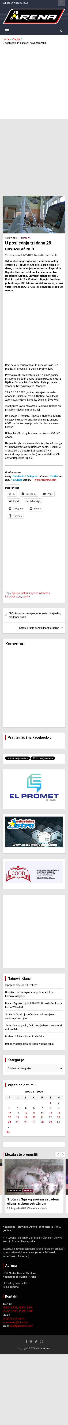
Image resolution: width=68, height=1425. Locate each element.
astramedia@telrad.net (16, 1322)
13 (34, 1112)
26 (25, 1122)
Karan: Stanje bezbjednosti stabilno (39, 627)
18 (17, 1117)
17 (9, 1117)
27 (34, 1122)
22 (50, 1117)
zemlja (26, 596)
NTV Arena (34, 255)
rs (20, 596)
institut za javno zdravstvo (35, 593)
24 (9, 1122)
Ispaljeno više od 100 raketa (21, 985)
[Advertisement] (34, 81)
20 (34, 1117)
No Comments (49, 255)
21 (42, 1117)
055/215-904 (25, 1307)
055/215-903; (10, 1307)
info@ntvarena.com (14, 1318)
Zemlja (25, 237)
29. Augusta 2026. (17, 1208)
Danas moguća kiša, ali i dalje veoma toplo (29, 1043)
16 (58, 1112)
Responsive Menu (61, 3)
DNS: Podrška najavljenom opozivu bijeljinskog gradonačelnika (35, 615)
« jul (7, 1131)
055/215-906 (25, 1311)
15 (50, 1112)
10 (9, 1112)
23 (58, 1117)
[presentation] (57, 1154)
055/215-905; (10, 1311)
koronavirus (11, 596)
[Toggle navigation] (7, 31)
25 (17, 1122)
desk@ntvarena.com (21, 1326)
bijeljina (16, 593)
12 (25, 1112)
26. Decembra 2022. (16, 255)
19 (25, 1117)
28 (42, 1122)
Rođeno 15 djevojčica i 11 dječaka (24, 1036)
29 (50, 1122)
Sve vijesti (12, 237)
